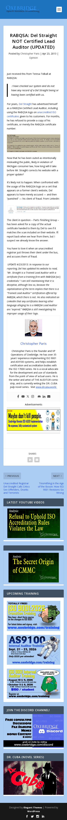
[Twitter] (27, 396)
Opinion (33, 57)
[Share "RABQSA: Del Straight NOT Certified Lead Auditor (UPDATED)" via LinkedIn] (30, 459)
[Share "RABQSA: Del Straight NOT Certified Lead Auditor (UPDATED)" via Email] (37, 459)
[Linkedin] (44, 396)
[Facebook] (18, 396)
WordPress (33, 811)
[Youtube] (23, 396)
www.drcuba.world (46, 387)
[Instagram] (32, 396)
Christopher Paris (30, 53)
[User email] (48, 396)
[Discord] (39, 396)
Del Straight (25, 104)
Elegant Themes (33, 807)
